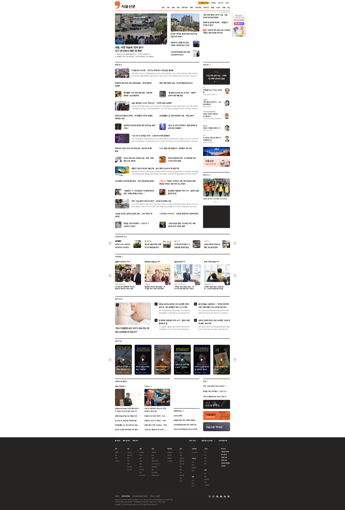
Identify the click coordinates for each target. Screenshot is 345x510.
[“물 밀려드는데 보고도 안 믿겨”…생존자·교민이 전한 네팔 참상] (162, 94)
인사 (193, 480)
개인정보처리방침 (125, 496)
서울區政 (169, 458)
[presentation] (110, 243)
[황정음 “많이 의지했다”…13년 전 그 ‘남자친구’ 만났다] (118, 225)
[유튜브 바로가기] (221, 496)
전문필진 (194, 468)
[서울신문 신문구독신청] (216, 162)
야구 (205, 452)
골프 (205, 458)
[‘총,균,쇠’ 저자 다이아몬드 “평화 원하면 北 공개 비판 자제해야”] (162, 127)
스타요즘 (206, 485)
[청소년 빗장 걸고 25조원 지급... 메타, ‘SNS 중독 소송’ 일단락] (118, 159)
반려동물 (182, 475)
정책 (140, 472)
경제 (173, 7)
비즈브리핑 (142, 475)
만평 (193, 471)
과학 (128, 464)
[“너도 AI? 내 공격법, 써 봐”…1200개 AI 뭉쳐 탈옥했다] (122, 138)
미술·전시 (182, 458)
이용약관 (117, 496)
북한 (116, 458)
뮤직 (205, 482)
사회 (168, 7)
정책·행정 (169, 452)
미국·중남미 (154, 467)
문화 (191, 7)
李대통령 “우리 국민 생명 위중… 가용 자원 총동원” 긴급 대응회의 (135, 57)
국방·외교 (117, 461)
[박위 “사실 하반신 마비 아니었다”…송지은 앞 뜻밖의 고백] (122, 204)
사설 (193, 462)
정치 (163, 7)
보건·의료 (129, 467)
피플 (212, 7)
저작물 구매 (224, 457)
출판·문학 (182, 461)
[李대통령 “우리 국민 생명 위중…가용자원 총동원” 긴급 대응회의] (118, 94)
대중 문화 (182, 464)
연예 (223, 7)
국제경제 (154, 452)
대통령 (116, 452)
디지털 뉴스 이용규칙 (155, 496)
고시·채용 (169, 461)
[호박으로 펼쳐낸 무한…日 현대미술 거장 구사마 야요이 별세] (162, 159)
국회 (116, 455)
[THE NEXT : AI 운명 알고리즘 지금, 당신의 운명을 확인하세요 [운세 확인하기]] (239, 25)
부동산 (141, 455)
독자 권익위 (224, 454)
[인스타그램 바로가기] (217, 496)
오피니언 (206, 7)
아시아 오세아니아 (156, 464)
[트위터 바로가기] (213, 496)
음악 (181, 452)
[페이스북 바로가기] (209, 496)
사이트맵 (223, 466)
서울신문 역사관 (225, 451)
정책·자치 (185, 7)
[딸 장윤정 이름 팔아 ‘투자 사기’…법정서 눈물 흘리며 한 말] (162, 192)
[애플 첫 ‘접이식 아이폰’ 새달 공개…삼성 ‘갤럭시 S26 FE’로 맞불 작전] (122, 171)
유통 (140, 464)
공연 (181, 481)
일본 (153, 458)
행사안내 (117, 441)
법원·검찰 (129, 455)
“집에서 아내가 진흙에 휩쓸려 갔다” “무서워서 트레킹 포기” (133, 54)
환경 (128, 458)
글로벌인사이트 (155, 475)
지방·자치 (169, 455)
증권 (140, 467)
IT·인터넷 (141, 469)
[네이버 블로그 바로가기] (228, 496)
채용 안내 (135, 441)
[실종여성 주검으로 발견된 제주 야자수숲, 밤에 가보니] (118, 127)
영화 (181, 478)
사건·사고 (129, 452)
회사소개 (223, 449)
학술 (181, 455)
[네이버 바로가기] (224, 496)
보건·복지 (129, 469)
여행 (181, 469)
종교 (181, 467)
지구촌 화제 (154, 472)
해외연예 (206, 479)
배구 (205, 464)
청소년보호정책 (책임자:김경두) (140, 496)
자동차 (141, 461)
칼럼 (193, 465)
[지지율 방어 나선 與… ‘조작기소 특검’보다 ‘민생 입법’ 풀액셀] (122, 73)
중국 (153, 455)
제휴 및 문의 (126, 441)
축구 (205, 455)
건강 (181, 472)
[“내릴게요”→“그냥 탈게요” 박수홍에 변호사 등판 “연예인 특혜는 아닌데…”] (118, 192)
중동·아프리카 (155, 461)
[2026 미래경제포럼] (216, 151)
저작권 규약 (224, 460)
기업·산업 (141, 452)
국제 (178, 7)
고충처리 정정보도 (225, 463)
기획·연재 (198, 7)
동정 (193, 483)
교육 (128, 461)
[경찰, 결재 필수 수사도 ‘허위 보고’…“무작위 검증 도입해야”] (122, 106)
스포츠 (218, 7)
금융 (140, 458)
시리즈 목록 (194, 452)
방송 (205, 473)
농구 (205, 461)
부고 (193, 486)
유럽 (153, 469)
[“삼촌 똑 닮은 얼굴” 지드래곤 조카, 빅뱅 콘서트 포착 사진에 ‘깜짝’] (162, 225)
